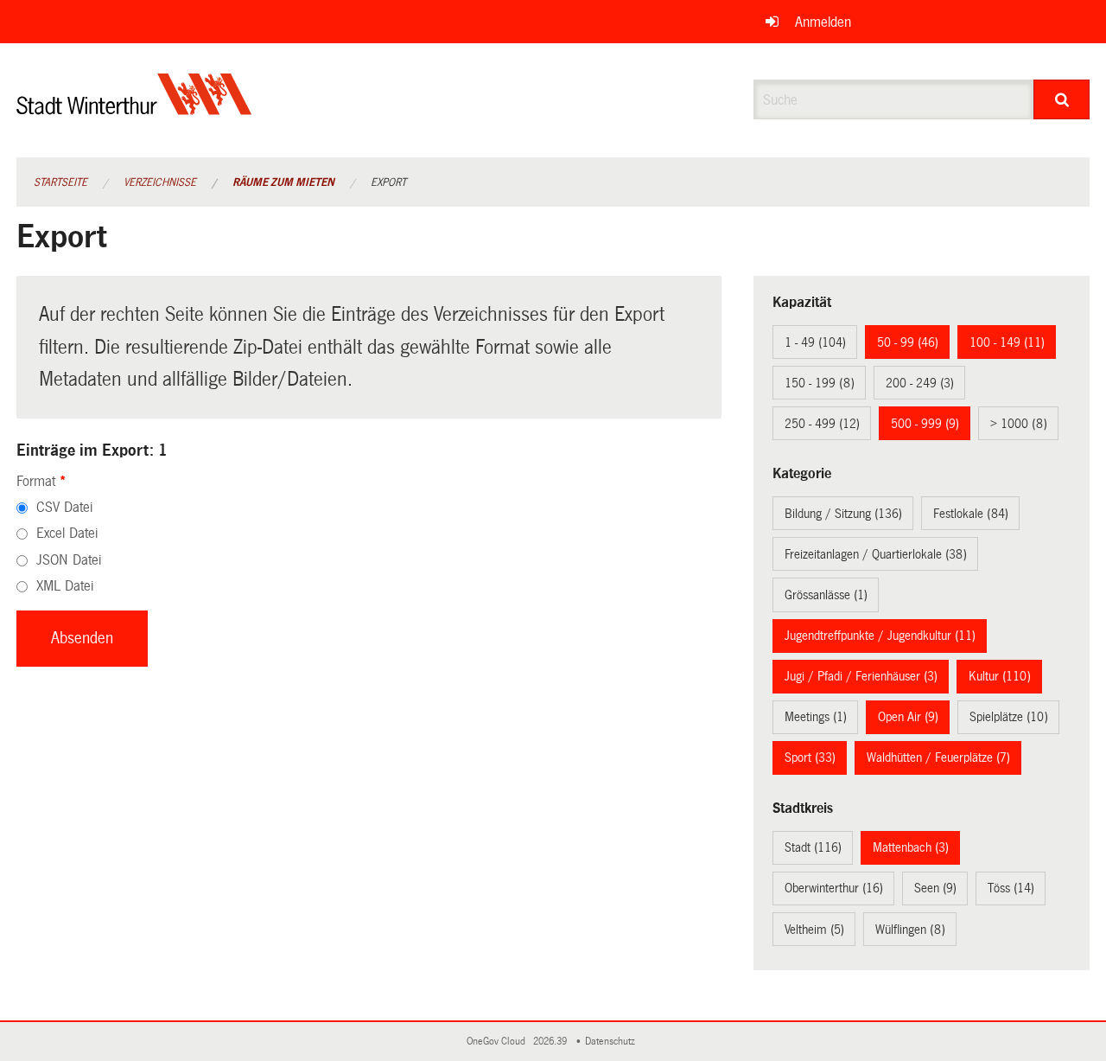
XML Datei (64, 585)
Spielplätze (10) (1008, 717)
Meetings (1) (816, 717)
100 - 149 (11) (1007, 342)
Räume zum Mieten (283, 182)
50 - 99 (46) (907, 342)
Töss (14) (1011, 888)
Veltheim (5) (814, 929)
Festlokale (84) (970, 514)
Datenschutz (612, 1041)
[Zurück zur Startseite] (134, 108)
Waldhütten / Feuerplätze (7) (938, 757)
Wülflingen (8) (910, 929)
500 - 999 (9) (925, 424)
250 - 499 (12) (822, 424)
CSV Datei (64, 507)
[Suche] (1061, 99)
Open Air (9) (908, 717)
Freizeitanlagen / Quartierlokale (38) (876, 554)
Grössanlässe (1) (826, 595)
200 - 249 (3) (920, 383)
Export (388, 182)
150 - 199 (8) (820, 383)
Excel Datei (67, 533)
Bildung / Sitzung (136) (843, 514)
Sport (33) (810, 757)
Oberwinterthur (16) (834, 888)
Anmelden (823, 22)
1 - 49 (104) (815, 342)
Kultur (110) (1000, 676)
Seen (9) (935, 888)
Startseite (60, 182)
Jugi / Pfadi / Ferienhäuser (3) (861, 676)
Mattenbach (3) (911, 847)
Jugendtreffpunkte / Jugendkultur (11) (880, 635)
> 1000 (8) (1018, 424)
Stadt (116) (813, 847)
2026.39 (551, 1041)
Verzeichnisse (160, 182)
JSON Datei (68, 560)
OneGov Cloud (499, 1041)
